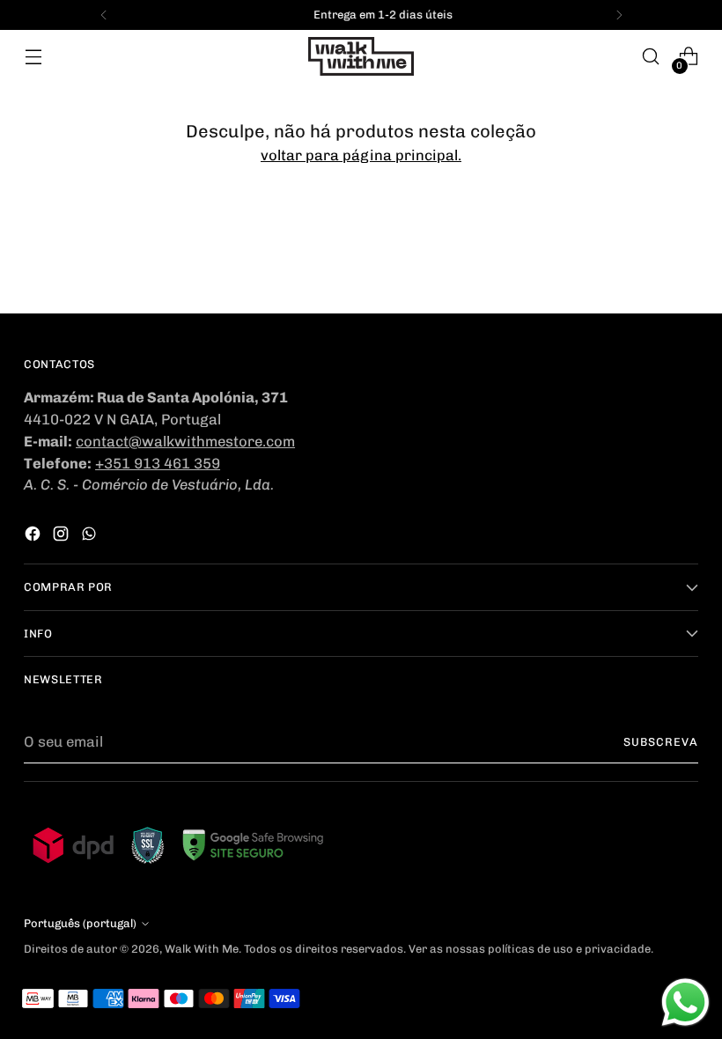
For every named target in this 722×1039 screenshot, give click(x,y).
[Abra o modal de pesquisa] (651, 57)
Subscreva (660, 741)
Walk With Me (202, 948)
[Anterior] (104, 15)
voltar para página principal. (361, 155)
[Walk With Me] (361, 56)
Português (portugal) (80, 923)
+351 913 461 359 (157, 463)
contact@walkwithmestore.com (185, 441)
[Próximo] (619, 15)
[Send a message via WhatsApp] (685, 1002)
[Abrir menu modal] (33, 57)
